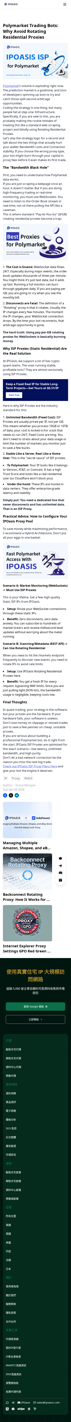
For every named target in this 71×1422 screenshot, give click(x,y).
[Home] (10, 4)
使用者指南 (12, 1286)
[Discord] (60, 873)
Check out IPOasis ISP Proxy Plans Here (30, 766)
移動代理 (11, 1075)
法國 (8, 1260)
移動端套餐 (12, 1198)
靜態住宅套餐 (13, 1181)
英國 (8, 1242)
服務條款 (11, 1304)
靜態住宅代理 (13, 1058)
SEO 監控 (11, 1128)
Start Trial (14, 395)
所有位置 (11, 1216)
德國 (8, 1233)
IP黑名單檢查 (13, 1356)
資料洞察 (11, 1093)
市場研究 (11, 1154)
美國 (8, 1225)
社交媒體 (11, 1137)
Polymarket (11, 86)
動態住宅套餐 (13, 1172)
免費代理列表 (13, 1391)
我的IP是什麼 (13, 1347)
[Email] (60, 880)
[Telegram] (13, 1402)
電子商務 (11, 1110)
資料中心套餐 (13, 1190)
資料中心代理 (13, 1067)
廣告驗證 (11, 1146)
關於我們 (11, 1295)
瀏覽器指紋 (12, 1383)
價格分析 (11, 1119)
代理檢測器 (12, 1339)
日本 (8, 1269)
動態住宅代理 (13, 1049)
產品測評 (11, 1102)
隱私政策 (11, 1312)
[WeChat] (7, 1402)
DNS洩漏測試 (13, 1374)
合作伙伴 (11, 1321)
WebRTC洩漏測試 (16, 1365)
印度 (8, 1251)
